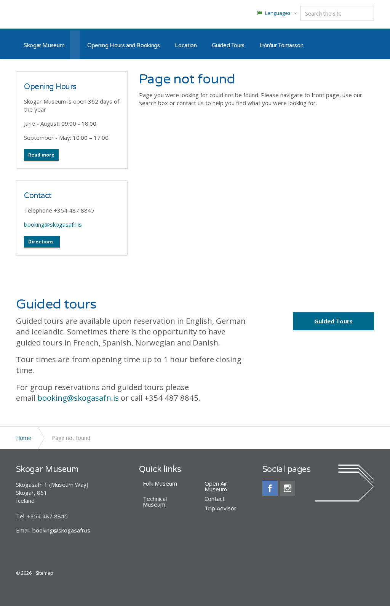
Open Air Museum (216, 486)
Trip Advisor (221, 508)
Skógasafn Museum (43, 15)
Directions (41, 241)
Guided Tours (228, 45)
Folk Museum (160, 483)
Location (186, 45)
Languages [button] (278, 13)
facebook (270, 488)
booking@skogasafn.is (53, 224)
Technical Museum (155, 501)
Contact (38, 195)
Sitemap (44, 573)
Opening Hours (50, 86)
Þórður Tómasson (281, 45)
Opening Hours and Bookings (123, 45)
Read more (41, 155)
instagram (287, 488)
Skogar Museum (44, 45)
